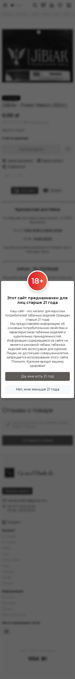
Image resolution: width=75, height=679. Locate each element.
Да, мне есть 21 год (37, 376)
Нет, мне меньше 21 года (37, 389)
